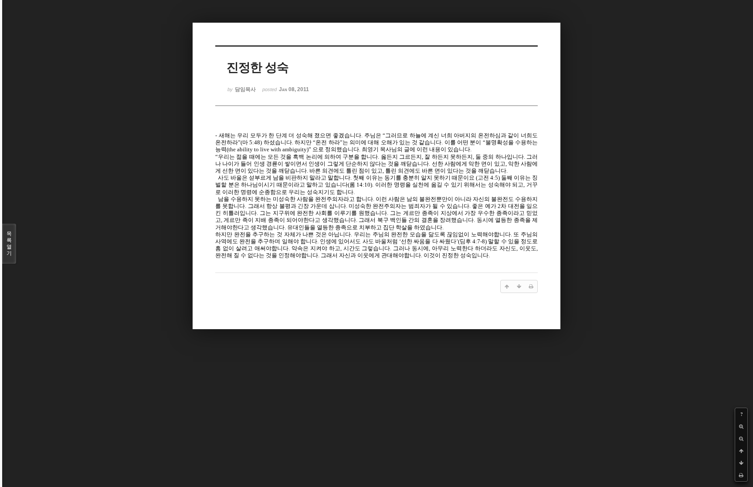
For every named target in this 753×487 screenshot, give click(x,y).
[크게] (741, 426)
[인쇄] (741, 475)
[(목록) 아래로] (741, 463)
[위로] (741, 451)
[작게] (741, 439)
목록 (9, 243)
